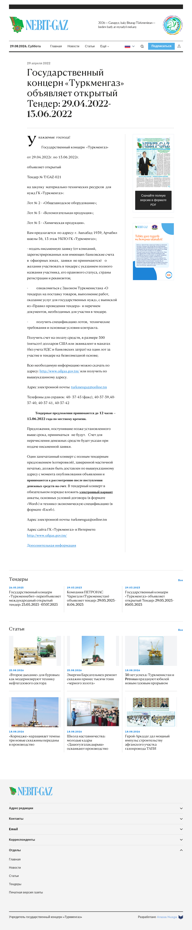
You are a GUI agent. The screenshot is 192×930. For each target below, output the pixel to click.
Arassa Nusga (167, 917)
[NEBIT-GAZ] (30, 791)
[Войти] (180, 46)
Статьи (90, 46)
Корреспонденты (22, 839)
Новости (73, 46)
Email (13, 829)
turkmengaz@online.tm (89, 387)
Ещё (103, 46)
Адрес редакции (21, 808)
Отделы (15, 850)
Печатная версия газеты (26, 892)
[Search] (142, 46)
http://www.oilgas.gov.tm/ (60, 371)
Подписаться (161, 46)
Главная (56, 46)
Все (180, 580)
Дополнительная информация (51, 545)
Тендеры (15, 884)
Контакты (16, 818)
